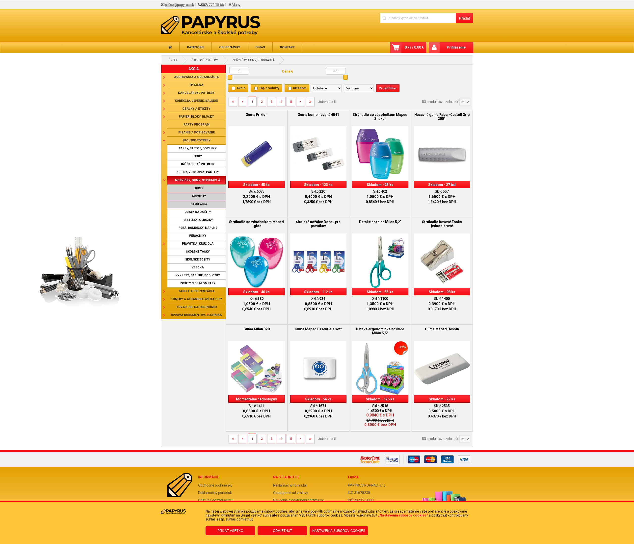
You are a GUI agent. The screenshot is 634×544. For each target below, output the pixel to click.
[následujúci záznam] (300, 103)
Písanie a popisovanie (196, 132)
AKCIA (193, 69)
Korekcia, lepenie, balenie (196, 101)
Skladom (300, 88)
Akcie (241, 88)
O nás (260, 47)
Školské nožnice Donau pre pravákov (318, 224)
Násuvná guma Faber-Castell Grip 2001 (442, 117)
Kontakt (287, 47)
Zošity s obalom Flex (197, 283)
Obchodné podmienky (215, 485)
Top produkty (269, 88)
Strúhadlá (199, 204)
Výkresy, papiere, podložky (198, 275)
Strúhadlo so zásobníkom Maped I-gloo (256, 224)
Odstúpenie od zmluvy (290, 493)
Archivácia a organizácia (196, 77)
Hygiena (196, 85)
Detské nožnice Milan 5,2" (380, 222)
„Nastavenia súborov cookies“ (403, 515)
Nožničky (199, 196)
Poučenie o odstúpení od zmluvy (298, 500)
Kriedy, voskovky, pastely (198, 172)
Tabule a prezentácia (196, 291)
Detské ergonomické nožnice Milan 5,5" (380, 331)
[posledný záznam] (310, 103)
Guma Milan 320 (256, 329)
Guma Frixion (256, 115)
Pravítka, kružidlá (197, 243)
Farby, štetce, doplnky (198, 148)
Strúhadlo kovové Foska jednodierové (442, 224)
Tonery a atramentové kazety (196, 299)
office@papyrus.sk (179, 5)
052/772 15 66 (212, 5)
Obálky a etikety (196, 108)
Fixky (197, 156)
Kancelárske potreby (196, 93)
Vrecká (198, 267)
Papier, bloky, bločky (196, 116)
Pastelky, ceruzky (198, 220)
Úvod (173, 60)
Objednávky (229, 47)
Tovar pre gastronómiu (196, 307)
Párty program (197, 124)
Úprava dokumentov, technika (196, 315)
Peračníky (197, 235)
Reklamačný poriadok (215, 493)
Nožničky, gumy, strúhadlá (253, 60)
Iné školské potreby (198, 164)
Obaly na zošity (198, 212)
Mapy (236, 5)
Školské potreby (205, 60)
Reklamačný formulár (290, 485)
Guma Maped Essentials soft (318, 329)
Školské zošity (197, 259)
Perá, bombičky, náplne (198, 228)
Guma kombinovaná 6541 (318, 115)
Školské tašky (198, 251)
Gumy (199, 188)
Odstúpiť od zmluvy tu (215, 500)
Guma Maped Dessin (442, 329)
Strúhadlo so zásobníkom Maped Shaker (380, 117)
